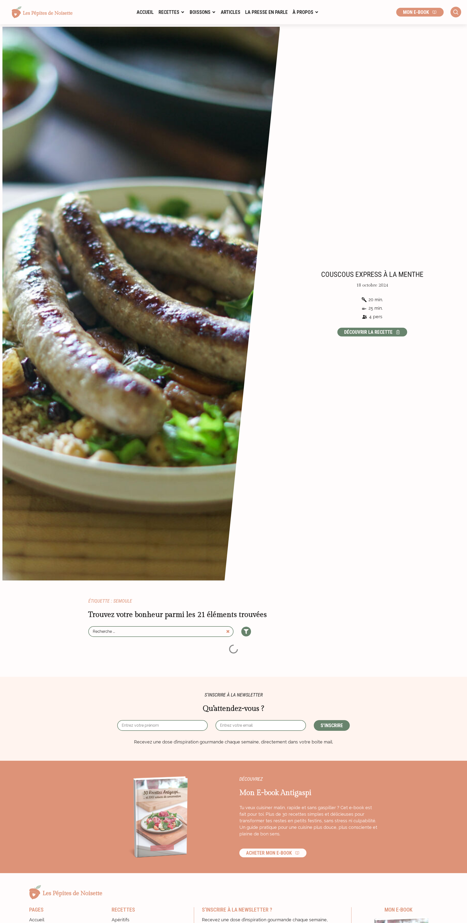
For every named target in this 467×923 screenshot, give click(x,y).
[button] (171, 12)
